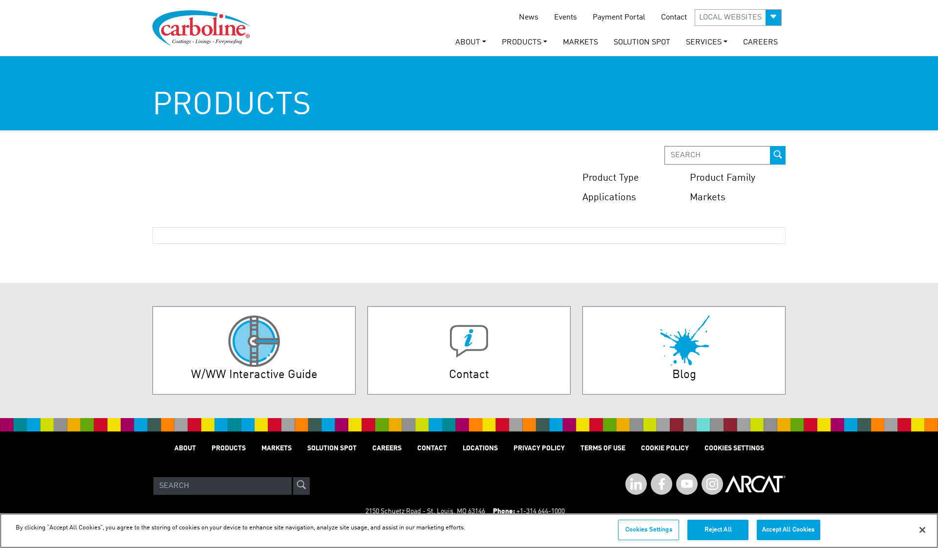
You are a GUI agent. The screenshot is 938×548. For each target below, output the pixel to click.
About (185, 448)
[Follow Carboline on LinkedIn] (636, 484)
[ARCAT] (755, 486)
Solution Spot (642, 42)
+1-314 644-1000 (540, 511)
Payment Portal (619, 17)
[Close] (922, 530)
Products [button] (521, 42)
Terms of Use (602, 448)
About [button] (467, 42)
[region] (469, 530)
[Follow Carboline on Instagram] (712, 484)
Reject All (718, 530)
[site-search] (301, 486)
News (528, 17)
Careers (760, 42)
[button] (738, 17)
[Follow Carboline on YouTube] (687, 484)
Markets (580, 42)
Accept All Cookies (788, 530)
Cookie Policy (665, 448)
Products (229, 448)
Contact (674, 17)
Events (565, 17)
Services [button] (704, 42)
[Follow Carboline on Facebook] (661, 484)
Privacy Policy (539, 448)
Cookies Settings (648, 530)
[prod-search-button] (778, 155)
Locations (480, 448)
